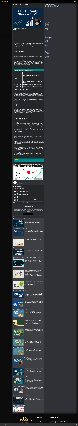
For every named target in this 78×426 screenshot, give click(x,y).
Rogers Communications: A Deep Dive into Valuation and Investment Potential (26, 218)
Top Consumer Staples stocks (22, 160)
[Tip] (27, 202)
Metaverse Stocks (47, 57)
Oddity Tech (16, 86)
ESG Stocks (46, 55)
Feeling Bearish (47, 24)
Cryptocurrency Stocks (48, 58)
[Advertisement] (28, 36)
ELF (17, 181)
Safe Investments (47, 56)
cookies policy (23, 424)
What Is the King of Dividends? (18, 328)
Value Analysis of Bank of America (19, 405)
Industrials (46, 28)
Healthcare (46, 42)
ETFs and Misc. (47, 48)
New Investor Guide (47, 59)
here (62, 421)
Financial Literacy (47, 53)
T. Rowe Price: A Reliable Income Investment (20, 228)
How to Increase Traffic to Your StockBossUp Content (52, 5)
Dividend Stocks (47, 25)
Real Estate (46, 36)
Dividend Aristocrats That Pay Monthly (19, 290)
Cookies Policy (39, 418)
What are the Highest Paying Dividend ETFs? (20, 376)
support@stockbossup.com (59, 418)
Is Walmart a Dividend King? (17, 300)
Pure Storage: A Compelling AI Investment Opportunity (22, 247)
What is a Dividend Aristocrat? (18, 337)
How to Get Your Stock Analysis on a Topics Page (51, 6)
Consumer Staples (47, 46)
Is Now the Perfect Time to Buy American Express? (21, 395)
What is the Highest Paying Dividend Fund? (20, 386)
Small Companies (47, 27)
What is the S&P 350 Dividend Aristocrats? (20, 309)
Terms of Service (40, 421)
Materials (46, 34)
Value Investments (47, 52)
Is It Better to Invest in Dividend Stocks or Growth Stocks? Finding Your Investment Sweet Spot (28, 258)
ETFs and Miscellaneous (48, 37)
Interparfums (16, 84)
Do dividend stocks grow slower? (18, 269)
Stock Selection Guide (48, 51)
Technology (46, 30)
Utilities (46, 33)
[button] (6, 4)
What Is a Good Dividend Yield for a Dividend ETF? (21, 357)
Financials (46, 29)
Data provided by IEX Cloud (53, 422)
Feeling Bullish (47, 23)
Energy (46, 32)
